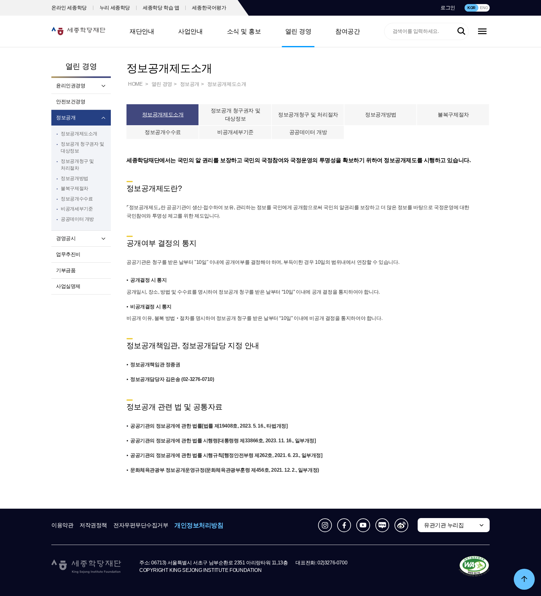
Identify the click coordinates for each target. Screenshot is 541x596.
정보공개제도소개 (79, 133)
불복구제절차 (74, 188)
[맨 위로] (524, 579)
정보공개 (65, 117)
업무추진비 (68, 254)
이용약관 (62, 525)
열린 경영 (298, 31)
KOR (471, 8)
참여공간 (347, 31)
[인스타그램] (325, 525)
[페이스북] (344, 525)
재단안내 (142, 31)
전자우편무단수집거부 (140, 525)
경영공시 (65, 238)
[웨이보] (401, 525)
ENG (484, 8)
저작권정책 (93, 525)
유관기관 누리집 (444, 525)
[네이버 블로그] (382, 525)
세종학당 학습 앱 (161, 7)
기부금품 (65, 270)
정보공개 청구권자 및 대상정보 (235, 115)
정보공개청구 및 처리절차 (308, 115)
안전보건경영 (70, 101)
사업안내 (190, 31)
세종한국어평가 (209, 7)
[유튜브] (363, 525)
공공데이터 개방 (77, 219)
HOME (136, 84)
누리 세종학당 (115, 7)
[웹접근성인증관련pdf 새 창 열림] (474, 566)
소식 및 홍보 (244, 31)
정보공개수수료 (77, 198)
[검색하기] (461, 31)
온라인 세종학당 (69, 7)
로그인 (448, 7)
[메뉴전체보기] (482, 31)
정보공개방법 (74, 178)
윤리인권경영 (70, 85)
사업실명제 (68, 286)
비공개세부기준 (77, 208)
